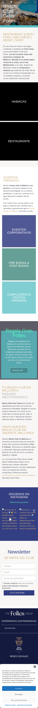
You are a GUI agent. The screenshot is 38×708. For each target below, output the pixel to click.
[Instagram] (13, 661)
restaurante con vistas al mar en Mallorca (18, 475)
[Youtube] (21, 661)
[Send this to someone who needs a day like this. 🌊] (28, 520)
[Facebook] (17, 661)
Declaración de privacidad (24, 705)
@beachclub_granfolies (19, 502)
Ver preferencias (19, 700)
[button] (35, 667)
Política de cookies (10, 705)
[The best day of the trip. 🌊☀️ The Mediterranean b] (10, 520)
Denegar (19, 694)
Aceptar (19, 688)
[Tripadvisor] (25, 661)
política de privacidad (25, 583)
